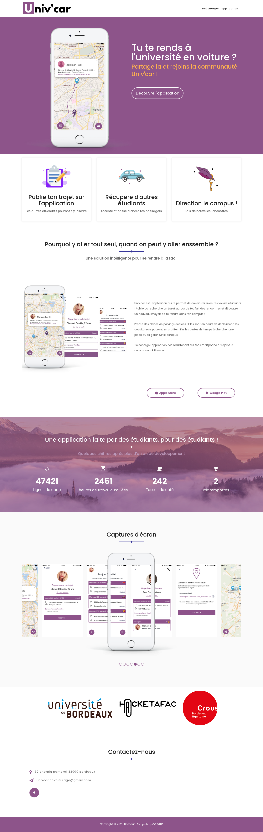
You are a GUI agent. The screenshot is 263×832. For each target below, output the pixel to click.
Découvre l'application (157, 93)
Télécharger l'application (220, 8)
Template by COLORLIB (150, 824)
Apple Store (167, 393)
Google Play (218, 393)
